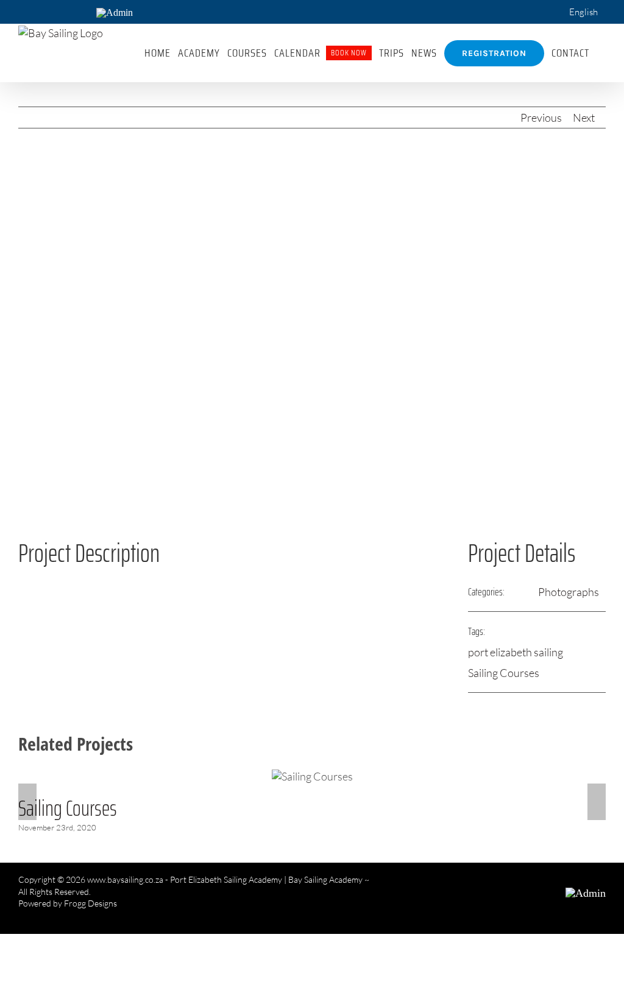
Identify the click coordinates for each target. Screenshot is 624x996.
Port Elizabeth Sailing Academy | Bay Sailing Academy (266, 879)
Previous (541, 117)
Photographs (568, 591)
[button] (601, 53)
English (583, 12)
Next (584, 117)
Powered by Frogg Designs (67, 903)
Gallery (312, 776)
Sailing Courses (503, 672)
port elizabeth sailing (515, 652)
